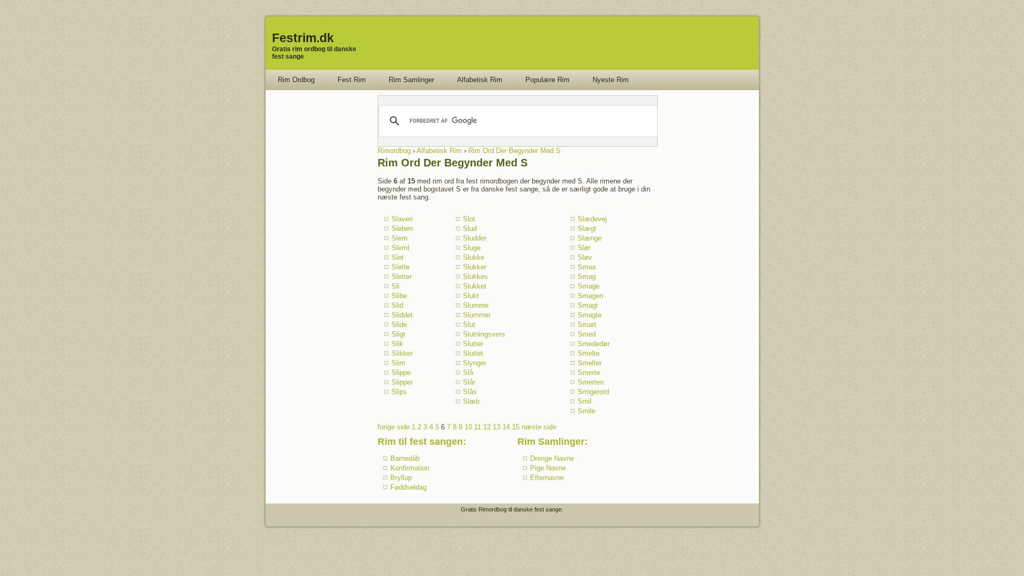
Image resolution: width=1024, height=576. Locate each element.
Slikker (402, 353)
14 (506, 427)
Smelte (588, 353)
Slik (397, 344)
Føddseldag (408, 487)
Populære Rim (547, 80)
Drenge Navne (552, 458)
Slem (399, 238)
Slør (584, 248)
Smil (584, 401)
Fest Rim (352, 80)
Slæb (471, 401)
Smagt (588, 305)
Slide (399, 325)
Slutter (473, 344)
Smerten (591, 382)
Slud (470, 229)
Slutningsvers (484, 334)
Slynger (474, 363)
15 (515, 427)
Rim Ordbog (296, 80)
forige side (394, 427)
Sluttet (473, 353)
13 (496, 427)
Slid (397, 305)
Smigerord (593, 392)
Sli (395, 286)
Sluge (472, 248)
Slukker (474, 267)
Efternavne (547, 478)
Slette (400, 267)
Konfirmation (409, 468)
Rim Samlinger (411, 80)
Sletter (401, 277)
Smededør (594, 344)
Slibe (399, 296)
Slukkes (475, 277)
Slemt (400, 248)
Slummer (477, 315)
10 (468, 427)
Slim (398, 363)
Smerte (589, 373)
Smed (587, 334)
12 (487, 427)
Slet (397, 257)
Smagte (590, 315)
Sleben (402, 229)
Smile (586, 411)
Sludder (474, 238)
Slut (469, 325)
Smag (587, 277)
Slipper (402, 382)
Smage (588, 286)
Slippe (401, 373)
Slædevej (592, 219)
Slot (469, 219)
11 (477, 427)
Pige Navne (548, 468)
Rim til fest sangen (420, 441)
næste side (539, 427)
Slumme (476, 305)
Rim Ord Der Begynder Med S (514, 151)
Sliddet (402, 315)
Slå (468, 373)
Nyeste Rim (611, 80)
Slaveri (402, 219)
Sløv (585, 257)
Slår (469, 382)
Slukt (471, 296)
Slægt (587, 229)
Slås (470, 392)
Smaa (587, 267)
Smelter (590, 363)
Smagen (590, 296)
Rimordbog (394, 151)
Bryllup (401, 478)
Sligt (398, 334)
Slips (399, 392)
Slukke (473, 257)
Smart (587, 325)
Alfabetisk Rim (479, 80)
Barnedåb (405, 458)
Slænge (590, 238)
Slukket (474, 286)
